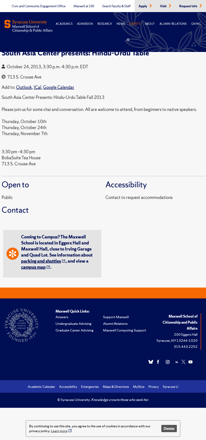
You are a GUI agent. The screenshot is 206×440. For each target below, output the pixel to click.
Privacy (153, 386)
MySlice (138, 386)
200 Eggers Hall (186, 334)
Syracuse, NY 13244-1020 (177, 340)
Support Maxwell (116, 317)
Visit (163, 6)
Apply (143, 6)
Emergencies (90, 386)
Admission (85, 24)
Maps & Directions (116, 386)
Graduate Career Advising (75, 330)
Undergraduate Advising (74, 323)
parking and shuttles (41, 261)
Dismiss (169, 428)
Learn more (59, 431)
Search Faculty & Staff (116, 6)
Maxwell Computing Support (124, 330)
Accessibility (68, 386)
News (121, 24)
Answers (62, 317)
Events (135, 24)
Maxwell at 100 (84, 6)
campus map (33, 267)
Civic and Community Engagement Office (39, 6)
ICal (37, 87)
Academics (64, 24)
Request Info (188, 6)
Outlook (24, 87)
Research (105, 24)
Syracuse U (170, 386)
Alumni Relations (173, 24)
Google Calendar (58, 87)
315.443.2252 (186, 346)
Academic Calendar (41, 386)
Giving (196, 24)
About (150, 24)
